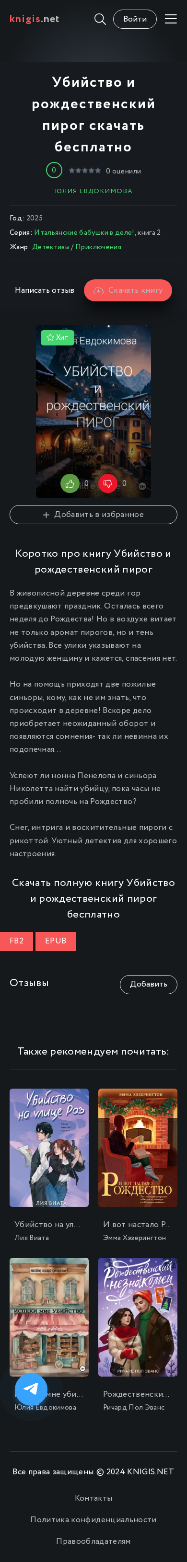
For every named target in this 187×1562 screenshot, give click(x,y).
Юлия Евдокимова (94, 191)
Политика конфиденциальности (93, 1520)
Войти (135, 19)
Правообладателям (93, 1542)
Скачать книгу (135, 291)
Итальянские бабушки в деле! (84, 233)
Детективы (51, 247)
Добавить (148, 984)
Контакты (94, 1499)
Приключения (98, 247)
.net (35, 19)
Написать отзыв (44, 291)
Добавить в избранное (99, 515)
